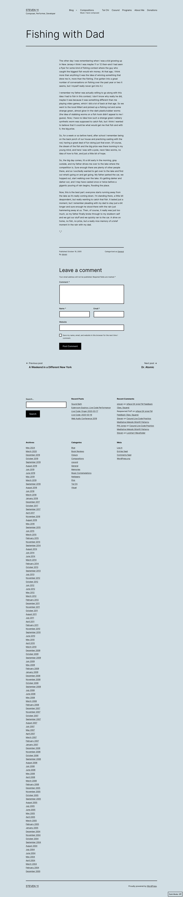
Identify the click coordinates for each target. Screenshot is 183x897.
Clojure (74, 455)
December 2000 (33, 871)
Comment (64, 282)
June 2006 (30, 770)
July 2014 (30, 553)
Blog (71, 10)
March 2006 (31, 781)
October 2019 (32, 458)
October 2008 (32, 683)
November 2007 (33, 712)
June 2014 (30, 556)
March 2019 (31, 480)
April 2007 (30, 734)
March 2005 (31, 820)
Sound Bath (76, 404)
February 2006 (32, 784)
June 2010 (30, 636)
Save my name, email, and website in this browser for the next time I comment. (90, 336)
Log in (119, 448)
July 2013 (30, 574)
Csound (115, 10)
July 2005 (30, 806)
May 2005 (30, 813)
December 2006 (33, 748)
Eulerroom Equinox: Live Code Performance (91, 408)
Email (97, 308)
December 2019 (33, 455)
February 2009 (32, 668)
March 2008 (31, 701)
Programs (127, 10)
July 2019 (30, 469)
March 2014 (31, 560)
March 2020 (31, 451)
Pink (73, 480)
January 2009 (32, 672)
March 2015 (31, 534)
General (121, 251)
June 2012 (30, 589)
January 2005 (32, 828)
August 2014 (31, 549)
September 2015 (33, 527)
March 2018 (31, 495)
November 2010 (33, 629)
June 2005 (30, 810)
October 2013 (32, 567)
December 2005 (33, 788)
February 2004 (32, 868)
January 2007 (32, 744)
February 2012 (32, 600)
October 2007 (32, 716)
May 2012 (30, 592)
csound (74, 462)
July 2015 (30, 531)
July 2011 (30, 618)
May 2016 (30, 524)
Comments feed (124, 455)
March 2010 (31, 647)
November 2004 (33, 835)
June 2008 (30, 694)
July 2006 (30, 766)
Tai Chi (105, 10)
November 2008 (33, 679)
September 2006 (33, 759)
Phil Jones (121, 426)
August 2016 (31, 520)
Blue (73, 448)
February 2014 (32, 563)
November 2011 (33, 607)
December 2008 (33, 676)
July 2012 (30, 585)
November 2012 (33, 578)
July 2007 (30, 726)
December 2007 (33, 708)
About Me (139, 10)
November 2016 (33, 516)
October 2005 (32, 795)
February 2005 (32, 824)
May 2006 (30, 773)
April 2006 (30, 777)
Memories (75, 469)
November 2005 (33, 791)
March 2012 (31, 596)
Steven (120, 418)
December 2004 (33, 831)
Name (62, 308)
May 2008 (30, 697)
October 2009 (32, 654)
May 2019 (30, 477)
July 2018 (30, 491)
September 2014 (33, 545)
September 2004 (33, 842)
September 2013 (33, 571)
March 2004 (31, 864)
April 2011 (30, 621)
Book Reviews (77, 451)
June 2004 (30, 853)
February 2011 (32, 625)
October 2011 (32, 611)
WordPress (152, 886)
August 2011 (31, 614)
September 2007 (33, 719)
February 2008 (32, 705)
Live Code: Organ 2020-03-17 (84, 411)
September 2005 (33, 799)
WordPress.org (123, 458)
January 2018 (32, 498)
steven (64, 254)
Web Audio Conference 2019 (84, 418)
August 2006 (31, 763)
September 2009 (33, 658)
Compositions (89, 11)
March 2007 (31, 737)
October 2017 (32, 506)
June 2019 (30, 473)
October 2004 (32, 839)
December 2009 (33, 650)
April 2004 (30, 860)
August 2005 (31, 802)
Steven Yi (32, 10)
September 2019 (33, 462)
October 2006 (32, 755)
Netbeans (75, 477)
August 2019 (31, 466)
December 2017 (33, 502)
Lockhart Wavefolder (136, 433)
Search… (30, 399)
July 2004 (30, 849)
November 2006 (33, 752)
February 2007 (32, 741)
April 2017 (30, 513)
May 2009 (30, 665)
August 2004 (31, 846)
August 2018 (31, 487)
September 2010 (33, 632)
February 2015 (32, 538)
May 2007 (30, 730)
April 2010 (30, 643)
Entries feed (122, 451)
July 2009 (30, 661)
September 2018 (33, 484)
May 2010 (30, 640)
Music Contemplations (81, 473)
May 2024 (30, 448)
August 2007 (31, 723)
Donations (152, 10)
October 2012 (32, 582)
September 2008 (33, 687)
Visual (74, 487)
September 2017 (33, 509)
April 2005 (30, 817)
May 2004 (30, 857)
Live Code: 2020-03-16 (81, 415)
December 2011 (33, 603)
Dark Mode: (173, 894)
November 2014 (33, 542)
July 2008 (30, 690)
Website (63, 322)
